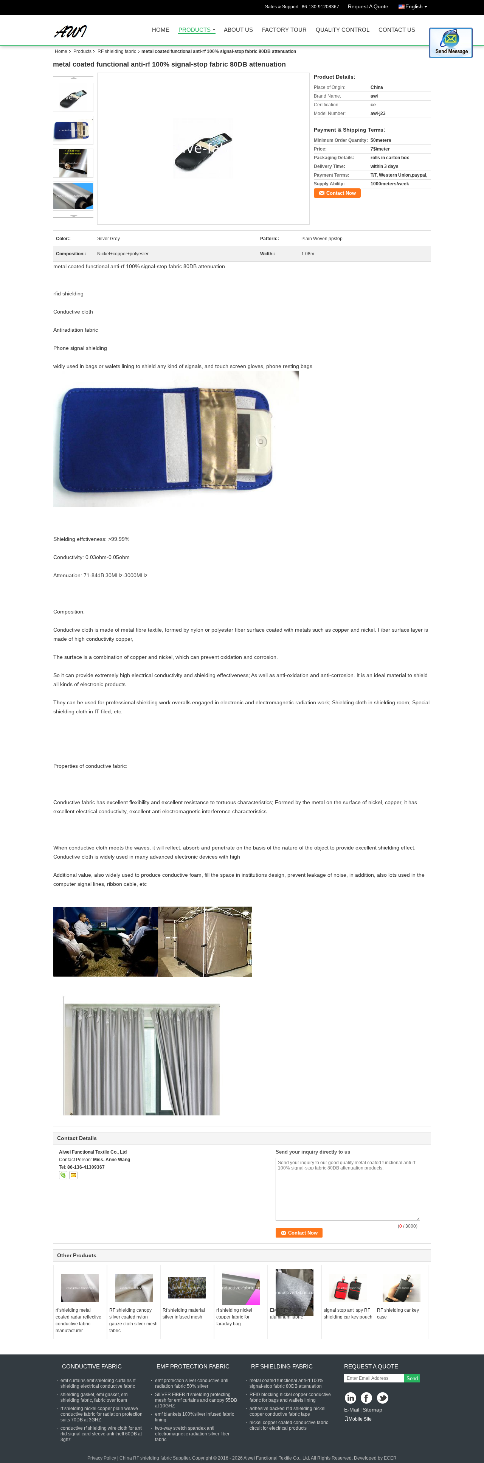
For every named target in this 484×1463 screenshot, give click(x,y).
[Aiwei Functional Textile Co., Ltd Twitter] (383, 1398)
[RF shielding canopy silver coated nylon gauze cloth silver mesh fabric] (133, 1288)
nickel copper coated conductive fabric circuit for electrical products (289, 1425)
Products (194, 30)
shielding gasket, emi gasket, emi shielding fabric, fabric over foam (94, 1397)
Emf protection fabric (193, 1366)
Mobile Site (360, 1419)
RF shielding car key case (398, 1314)
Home (160, 30)
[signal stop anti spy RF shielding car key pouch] (348, 1288)
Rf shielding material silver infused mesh (184, 1314)
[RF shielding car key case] (401, 1288)
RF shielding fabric (117, 51)
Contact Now (341, 193)
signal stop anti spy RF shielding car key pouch (348, 1314)
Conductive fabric (92, 1366)
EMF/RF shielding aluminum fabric (288, 1314)
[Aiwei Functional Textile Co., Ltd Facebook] (367, 1398)
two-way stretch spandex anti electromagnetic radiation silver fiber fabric (192, 1434)
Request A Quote (368, 6)
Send (412, 1378)
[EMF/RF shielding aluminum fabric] (294, 1292)
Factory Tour (284, 30)
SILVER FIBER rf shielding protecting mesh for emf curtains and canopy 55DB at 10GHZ (196, 1400)
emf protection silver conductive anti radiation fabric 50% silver (191, 1383)
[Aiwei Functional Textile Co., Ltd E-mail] (73, 1175)
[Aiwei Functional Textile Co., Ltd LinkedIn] (350, 1398)
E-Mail (351, 1410)
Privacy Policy (101, 1458)
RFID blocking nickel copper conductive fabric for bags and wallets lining (290, 1397)
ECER (390, 1458)
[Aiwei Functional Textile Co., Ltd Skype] (63, 1175)
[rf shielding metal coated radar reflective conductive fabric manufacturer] (80, 1288)
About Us (238, 30)
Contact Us (397, 30)
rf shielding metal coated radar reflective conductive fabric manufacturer (78, 1320)
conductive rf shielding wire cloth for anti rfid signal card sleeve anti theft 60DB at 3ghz (101, 1434)
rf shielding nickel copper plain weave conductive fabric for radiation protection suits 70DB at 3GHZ (101, 1414)
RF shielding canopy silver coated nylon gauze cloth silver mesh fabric (133, 1320)
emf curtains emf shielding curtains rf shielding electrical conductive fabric (97, 1383)
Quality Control (342, 30)
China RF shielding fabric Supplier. (155, 1458)
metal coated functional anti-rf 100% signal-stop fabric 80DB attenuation (286, 1383)
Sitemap (372, 1410)
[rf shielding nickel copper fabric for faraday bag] (240, 1288)
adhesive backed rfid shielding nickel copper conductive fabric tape (288, 1411)
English (414, 6)
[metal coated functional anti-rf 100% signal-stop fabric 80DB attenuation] (203, 148)
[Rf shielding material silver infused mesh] (187, 1288)
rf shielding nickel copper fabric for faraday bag (234, 1317)
